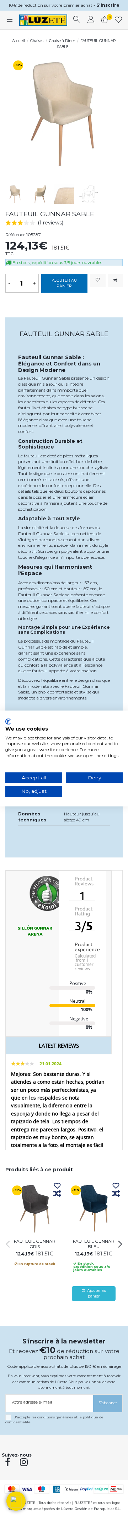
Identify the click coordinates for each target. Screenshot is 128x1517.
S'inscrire (107, 5)
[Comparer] (57, 1194)
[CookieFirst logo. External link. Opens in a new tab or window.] (8, 721)
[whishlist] (119, 20)
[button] (16, 1501)
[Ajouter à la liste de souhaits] (98, 280)
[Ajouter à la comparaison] (115, 280)
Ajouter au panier (64, 283)
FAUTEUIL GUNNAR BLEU (93, 1243)
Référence (15, 234)
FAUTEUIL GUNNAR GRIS (34, 1243)
